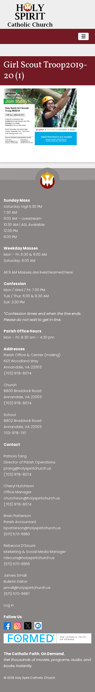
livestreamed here (56, 272)
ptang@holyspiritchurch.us (27, 468)
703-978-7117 (15, 432)
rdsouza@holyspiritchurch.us (29, 557)
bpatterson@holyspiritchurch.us (32, 527)
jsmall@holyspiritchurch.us (27, 587)
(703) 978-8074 (17, 373)
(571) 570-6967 (17, 593)
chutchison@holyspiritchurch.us (32, 498)
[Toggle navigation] (83, 36)
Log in (9, 605)
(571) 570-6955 (17, 563)
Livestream (31, 218)
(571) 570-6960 (17, 534)
